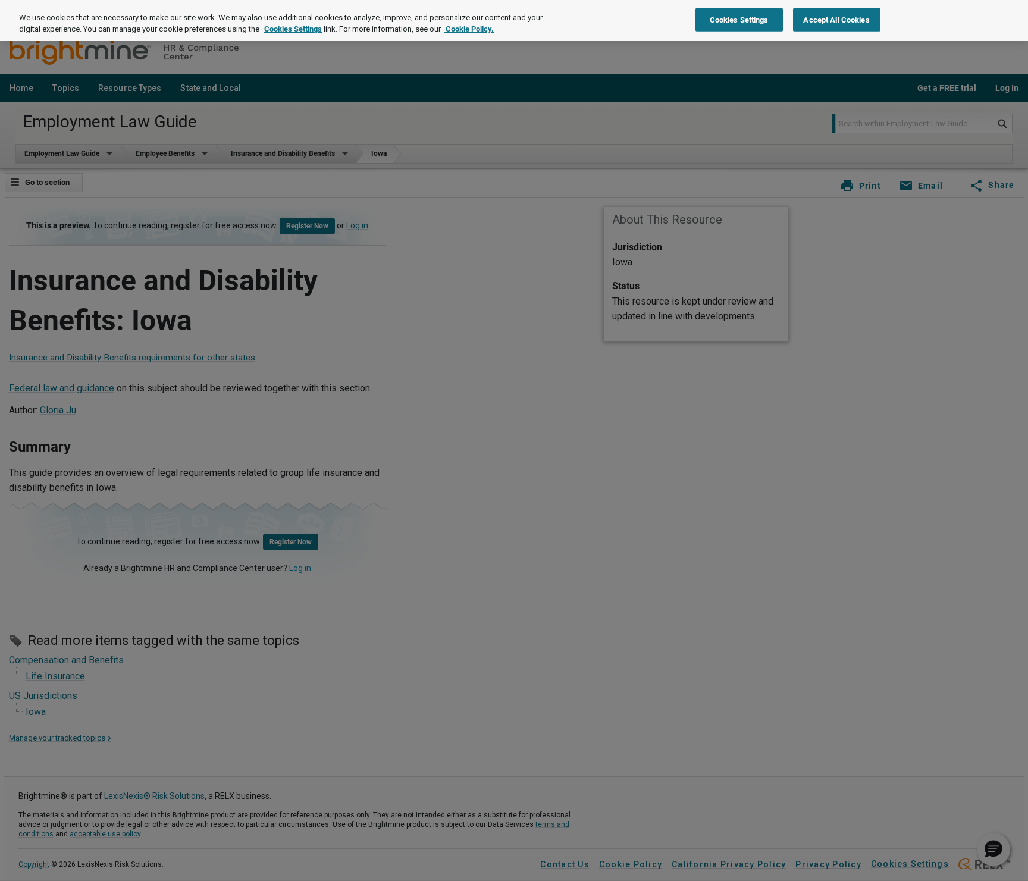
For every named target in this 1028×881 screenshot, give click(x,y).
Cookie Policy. (469, 29)
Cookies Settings (293, 29)
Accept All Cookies (836, 19)
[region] (514, 20)
